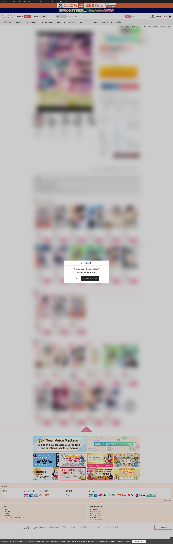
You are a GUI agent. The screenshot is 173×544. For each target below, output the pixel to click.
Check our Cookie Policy (124, 541)
